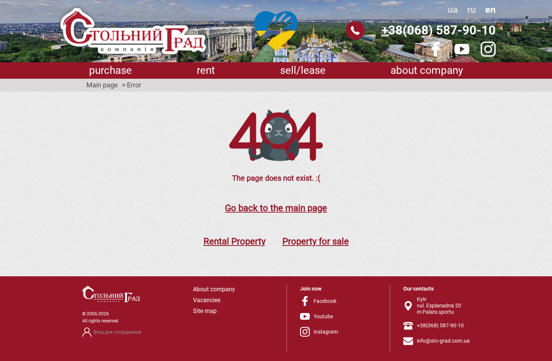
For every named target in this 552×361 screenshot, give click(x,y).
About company (427, 70)
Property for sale (315, 241)
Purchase (110, 70)
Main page (102, 85)
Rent (206, 70)
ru (471, 9)
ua (453, 9)
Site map (205, 311)
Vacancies (206, 300)
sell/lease (303, 70)
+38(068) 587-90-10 (439, 30)
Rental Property (234, 241)
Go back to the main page (276, 208)
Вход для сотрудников (117, 332)
